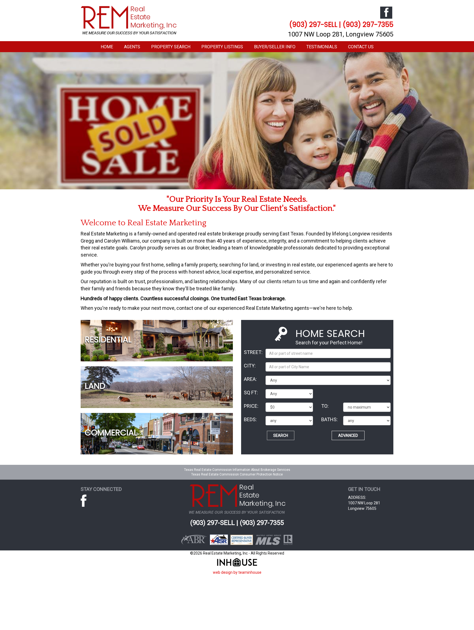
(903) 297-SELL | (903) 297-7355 (341, 24)
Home (107, 46)
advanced (348, 435)
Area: (250, 379)
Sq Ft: (251, 392)
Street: (253, 352)
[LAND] (157, 406)
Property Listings (222, 46)
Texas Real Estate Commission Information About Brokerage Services (237, 470)
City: (250, 366)
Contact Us (361, 46)
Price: (251, 406)
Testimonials (321, 46)
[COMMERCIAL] (157, 452)
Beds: (250, 419)
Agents (132, 46)
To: (325, 406)
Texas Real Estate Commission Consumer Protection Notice (237, 474)
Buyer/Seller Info (274, 46)
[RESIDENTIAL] (157, 359)
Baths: (329, 419)
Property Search (170, 46)
